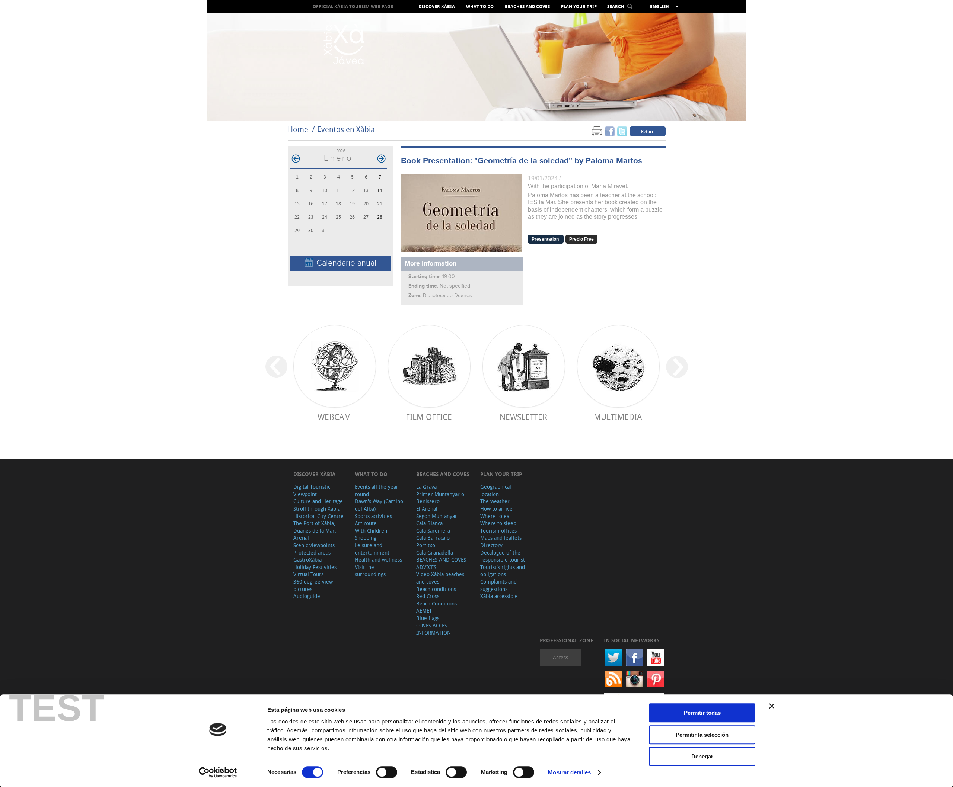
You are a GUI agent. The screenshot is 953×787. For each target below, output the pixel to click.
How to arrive (496, 508)
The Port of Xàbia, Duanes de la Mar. (314, 527)
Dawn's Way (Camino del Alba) (379, 505)
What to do (480, 6)
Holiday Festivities (315, 567)
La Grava (426, 486)
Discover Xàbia (436, 6)
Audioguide (306, 596)
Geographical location (495, 490)
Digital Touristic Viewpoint (311, 490)
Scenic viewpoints (314, 545)
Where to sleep (498, 523)
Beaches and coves (527, 6)
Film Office (429, 416)
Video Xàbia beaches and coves (440, 578)
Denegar (702, 756)
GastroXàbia (307, 559)
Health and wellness (378, 559)
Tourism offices (498, 530)
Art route (366, 523)
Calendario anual (346, 263)
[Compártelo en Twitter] (622, 131)
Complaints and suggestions (498, 585)
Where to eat (495, 516)
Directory (491, 545)
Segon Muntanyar (436, 516)
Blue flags (427, 617)
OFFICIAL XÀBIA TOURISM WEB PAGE (353, 6)
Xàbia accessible (499, 596)
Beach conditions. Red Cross (437, 592)
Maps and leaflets (501, 537)
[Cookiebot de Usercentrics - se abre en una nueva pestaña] (218, 772)
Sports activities (373, 516)
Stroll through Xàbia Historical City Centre (318, 512)
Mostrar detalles (569, 772)
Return (647, 131)
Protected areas (312, 552)
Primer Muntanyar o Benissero (440, 498)
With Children (371, 530)
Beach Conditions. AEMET (437, 607)
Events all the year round (376, 490)
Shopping (365, 537)
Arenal (301, 537)
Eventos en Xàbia (346, 129)
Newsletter (523, 416)
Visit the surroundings (370, 570)
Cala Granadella (434, 552)
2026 (340, 151)
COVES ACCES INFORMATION (433, 629)
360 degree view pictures (313, 585)
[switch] (386, 772)
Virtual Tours (308, 574)
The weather (495, 501)
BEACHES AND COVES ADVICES (441, 563)
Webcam (334, 416)
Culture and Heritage (318, 501)
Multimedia (618, 416)
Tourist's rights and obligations (502, 570)
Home (298, 129)
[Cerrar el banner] (771, 706)
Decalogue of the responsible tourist (502, 556)
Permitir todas (702, 713)
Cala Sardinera (433, 530)
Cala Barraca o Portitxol (433, 541)
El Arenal (426, 508)
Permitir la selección (702, 735)
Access (560, 657)
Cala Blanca (429, 523)
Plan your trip (579, 6)
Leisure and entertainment (372, 549)
